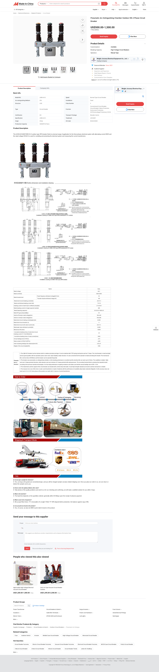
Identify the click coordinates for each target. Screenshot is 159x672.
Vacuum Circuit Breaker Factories (64, 644)
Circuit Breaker (46, 13)
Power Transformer (18, 609)
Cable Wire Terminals (52, 613)
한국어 (94, 660)
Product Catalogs (39, 605)
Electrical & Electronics (23, 13)
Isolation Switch (25, 635)
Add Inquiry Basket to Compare (50, 77)
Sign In (93, 80)
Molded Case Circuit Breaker (51, 635)
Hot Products (34, 658)
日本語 (99, 660)
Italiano (70, 660)
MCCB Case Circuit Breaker (108, 644)
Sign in (144, 5)
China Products (43, 658)
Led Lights (82, 616)
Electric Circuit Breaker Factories (42, 644)
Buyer (103, 9)
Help (113, 9)
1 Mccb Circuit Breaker (126, 644)
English (36, 660)
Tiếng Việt (121, 660)
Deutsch (76, 660)
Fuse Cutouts (116, 609)
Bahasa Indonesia (130, 660)
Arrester (36, 635)
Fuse (16, 635)
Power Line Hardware (86, 613)
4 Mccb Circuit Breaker (54, 649)
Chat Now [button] (133, 36)
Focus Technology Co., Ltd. (67, 664)
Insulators (16, 613)
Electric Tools (17, 616)
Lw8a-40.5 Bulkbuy (86, 649)
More (14, 652)
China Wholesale (72, 658)
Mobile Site (119, 658)
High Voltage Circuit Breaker (71, 635)
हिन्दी (104, 660)
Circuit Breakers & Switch (53, 609)
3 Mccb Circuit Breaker (21, 649)
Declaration (98, 664)
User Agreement (90, 664)
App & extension (123, 9)
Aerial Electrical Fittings (119, 613)
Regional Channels (101, 658)
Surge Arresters (84, 609)
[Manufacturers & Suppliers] (23, 4)
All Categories (20, 9)
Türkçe (115, 660)
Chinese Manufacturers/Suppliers (57, 658)
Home (14, 13)
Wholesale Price (82, 658)
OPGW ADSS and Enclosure (54, 616)
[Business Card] (143, 96)
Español (42, 660)
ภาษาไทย (109, 660)
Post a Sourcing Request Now (64, 548)
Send (27, 548)
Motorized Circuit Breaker (90, 635)
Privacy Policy (106, 664)
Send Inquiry (104, 36)
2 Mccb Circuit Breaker (37, 649)
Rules (144, 9)
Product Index (111, 658)
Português (48, 660)
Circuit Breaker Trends (71, 649)
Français (55, 660)
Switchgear (116, 616)
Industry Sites (91, 658)
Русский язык (63, 660)
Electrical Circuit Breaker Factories (87, 644)
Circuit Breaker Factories (22, 644)
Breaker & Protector (36, 13)
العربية (89, 660)
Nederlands (83, 660)
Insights (126, 658)
